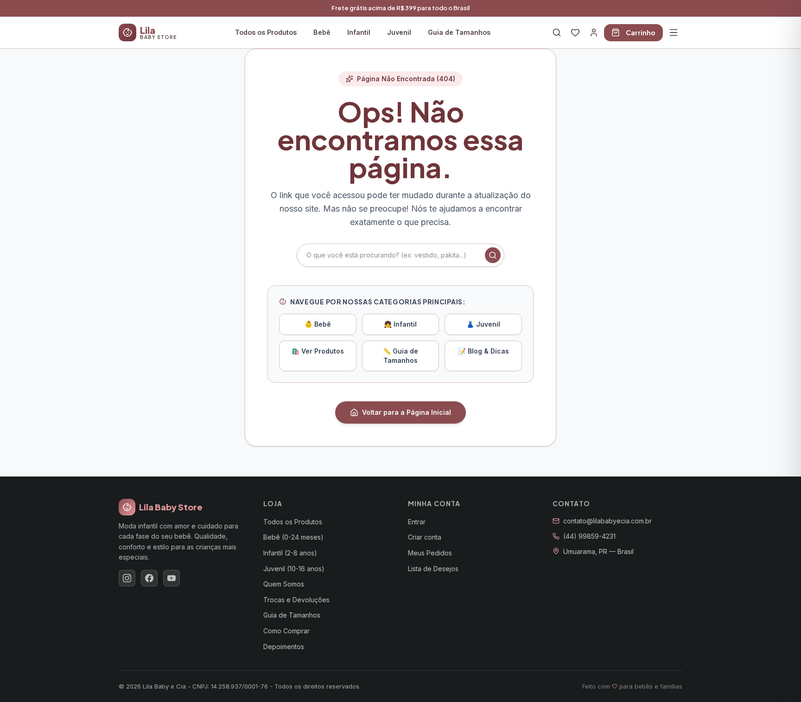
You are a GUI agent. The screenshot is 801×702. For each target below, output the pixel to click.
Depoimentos (283, 646)
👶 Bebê (318, 324)
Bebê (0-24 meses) (293, 537)
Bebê (322, 32)
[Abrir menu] (673, 32)
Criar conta (424, 537)
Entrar (417, 522)
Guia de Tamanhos (459, 32)
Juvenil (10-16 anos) (293, 569)
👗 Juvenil (483, 324)
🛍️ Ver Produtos (318, 351)
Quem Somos (283, 584)
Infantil (358, 32)
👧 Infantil (400, 324)
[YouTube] (171, 578)
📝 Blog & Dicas (483, 351)
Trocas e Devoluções (296, 600)
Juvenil (399, 32)
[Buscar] (556, 32)
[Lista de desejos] (575, 32)
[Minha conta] (593, 32)
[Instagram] (127, 578)
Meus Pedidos (430, 553)
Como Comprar (286, 631)
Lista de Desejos (433, 569)
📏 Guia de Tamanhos (400, 355)
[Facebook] (149, 578)
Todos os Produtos (266, 32)
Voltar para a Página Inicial (406, 412)
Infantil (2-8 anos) (290, 553)
